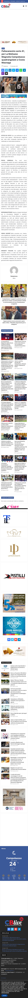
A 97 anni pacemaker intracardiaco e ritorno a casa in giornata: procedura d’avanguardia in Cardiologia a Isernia (19, 692)
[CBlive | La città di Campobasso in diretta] (5, 6)
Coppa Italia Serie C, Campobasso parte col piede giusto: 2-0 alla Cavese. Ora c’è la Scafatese (20, 426)
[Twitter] (6, 70)
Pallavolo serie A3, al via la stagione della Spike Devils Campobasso (17, 707)
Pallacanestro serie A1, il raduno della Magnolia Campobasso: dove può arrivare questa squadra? (7, 426)
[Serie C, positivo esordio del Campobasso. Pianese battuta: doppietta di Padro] (21, 356)
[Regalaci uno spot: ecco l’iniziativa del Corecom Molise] (5, 770)
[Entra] (23, 6)
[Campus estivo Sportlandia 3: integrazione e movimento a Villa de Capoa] (5, 668)
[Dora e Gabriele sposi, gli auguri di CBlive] (5, 715)
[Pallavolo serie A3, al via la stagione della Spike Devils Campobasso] (5, 708)
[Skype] (13, 70)
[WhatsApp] (20, 70)
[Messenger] (17, 70)
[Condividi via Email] (6, 73)
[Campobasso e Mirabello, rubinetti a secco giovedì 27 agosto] (5, 701)
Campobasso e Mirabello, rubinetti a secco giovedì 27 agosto (18, 700)
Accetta (4, 995)
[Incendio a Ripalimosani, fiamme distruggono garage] (5, 744)
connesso (9, 501)
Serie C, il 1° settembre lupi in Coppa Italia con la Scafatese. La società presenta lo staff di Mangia (20, 405)
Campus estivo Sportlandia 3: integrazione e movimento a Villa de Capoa (18, 667)
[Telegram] (24, 70)
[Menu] (26, 6)
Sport (3, 48)
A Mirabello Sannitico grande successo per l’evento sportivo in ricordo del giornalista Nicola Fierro (7, 485)
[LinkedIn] (10, 70)
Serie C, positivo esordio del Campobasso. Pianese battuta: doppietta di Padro (20, 363)
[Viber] (2, 73)
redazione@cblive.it (9, 970)
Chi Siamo (3, 978)
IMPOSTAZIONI (5, 992)
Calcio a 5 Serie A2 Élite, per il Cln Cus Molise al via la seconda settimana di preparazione (19, 721)
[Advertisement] (14, 24)
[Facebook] (2, 70)
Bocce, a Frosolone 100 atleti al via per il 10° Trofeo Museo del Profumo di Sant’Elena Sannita (18, 674)
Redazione (6, 66)
